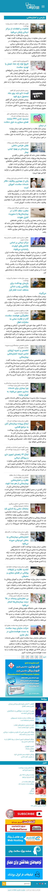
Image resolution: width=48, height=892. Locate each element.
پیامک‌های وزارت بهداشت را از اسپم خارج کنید (26, 769)
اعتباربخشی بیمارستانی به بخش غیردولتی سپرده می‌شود (17, 540)
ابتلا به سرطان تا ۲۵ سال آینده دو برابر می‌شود (27, 776)
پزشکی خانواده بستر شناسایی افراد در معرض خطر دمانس (24, 755)
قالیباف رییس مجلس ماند (38, 806)
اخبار (45, 763)
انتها (44, 657)
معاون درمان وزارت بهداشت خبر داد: (17, 421)
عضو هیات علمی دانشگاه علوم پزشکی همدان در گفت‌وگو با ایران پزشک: (17, 594)
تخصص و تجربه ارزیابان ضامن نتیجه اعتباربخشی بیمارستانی (17, 354)
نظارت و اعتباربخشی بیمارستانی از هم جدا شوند (16, 482)
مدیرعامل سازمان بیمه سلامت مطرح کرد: (16, 625)
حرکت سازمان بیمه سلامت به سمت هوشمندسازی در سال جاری (17, 632)
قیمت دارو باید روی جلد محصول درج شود (18, 95)
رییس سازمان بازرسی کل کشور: (19, 90)
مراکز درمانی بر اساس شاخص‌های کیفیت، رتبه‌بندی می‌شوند (19, 246)
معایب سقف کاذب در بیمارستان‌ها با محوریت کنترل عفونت (18, 214)
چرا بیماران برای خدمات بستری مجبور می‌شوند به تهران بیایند (17, 392)
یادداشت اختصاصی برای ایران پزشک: (17, 178)
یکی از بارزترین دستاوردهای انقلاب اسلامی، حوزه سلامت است (24, 726)
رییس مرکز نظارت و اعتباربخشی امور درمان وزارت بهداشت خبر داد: (17, 115)
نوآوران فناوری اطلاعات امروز (16, 890)
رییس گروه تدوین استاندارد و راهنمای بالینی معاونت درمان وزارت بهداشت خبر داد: (16, 449)
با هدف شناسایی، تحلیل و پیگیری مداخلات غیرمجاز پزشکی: (18, 505)
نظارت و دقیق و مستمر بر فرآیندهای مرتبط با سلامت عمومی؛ (17, 312)
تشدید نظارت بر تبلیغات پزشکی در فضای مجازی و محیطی (17, 573)
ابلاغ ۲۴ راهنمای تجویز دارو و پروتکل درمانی (16, 456)
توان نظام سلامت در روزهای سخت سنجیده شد (26, 783)
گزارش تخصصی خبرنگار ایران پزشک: (17, 143)
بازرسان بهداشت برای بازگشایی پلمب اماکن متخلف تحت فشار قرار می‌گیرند (27, 288)
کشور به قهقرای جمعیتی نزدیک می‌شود (29, 748)
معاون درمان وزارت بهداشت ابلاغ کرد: (17, 567)
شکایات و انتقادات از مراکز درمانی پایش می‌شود (17, 30)
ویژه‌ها (44, 699)
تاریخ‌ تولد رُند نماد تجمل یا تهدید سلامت (16, 65)
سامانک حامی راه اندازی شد (16, 509)
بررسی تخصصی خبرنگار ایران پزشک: (17, 208)
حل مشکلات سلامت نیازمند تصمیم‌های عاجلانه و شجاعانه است (22, 719)
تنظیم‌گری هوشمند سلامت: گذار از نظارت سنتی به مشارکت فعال (16, 319)
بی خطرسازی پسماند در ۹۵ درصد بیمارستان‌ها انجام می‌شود (16, 602)
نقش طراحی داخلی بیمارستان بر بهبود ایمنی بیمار (18, 149)
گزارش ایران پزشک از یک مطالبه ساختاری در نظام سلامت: (18, 476)
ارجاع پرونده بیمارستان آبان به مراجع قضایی (16, 425)
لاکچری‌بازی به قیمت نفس (20, 61)
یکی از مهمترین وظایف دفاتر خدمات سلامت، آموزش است (16, 184)
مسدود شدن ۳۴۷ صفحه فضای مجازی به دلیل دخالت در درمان (25, 122)
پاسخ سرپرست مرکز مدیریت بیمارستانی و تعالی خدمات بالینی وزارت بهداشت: (16, 384)
